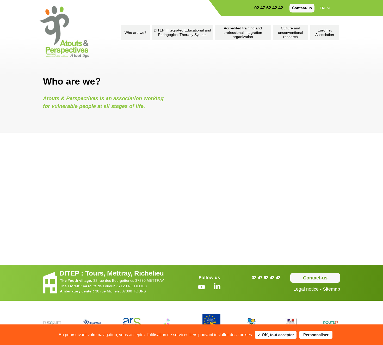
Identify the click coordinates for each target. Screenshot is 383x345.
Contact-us (302, 8)
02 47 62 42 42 (268, 7)
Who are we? (135, 32)
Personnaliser (316, 335)
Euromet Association (324, 32)
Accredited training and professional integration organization (243, 32)
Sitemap (331, 289)
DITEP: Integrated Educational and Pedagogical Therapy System (182, 32)
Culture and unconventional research (290, 32)
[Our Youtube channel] (201, 288)
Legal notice (306, 289)
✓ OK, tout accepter (275, 335)
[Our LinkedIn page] (217, 287)
